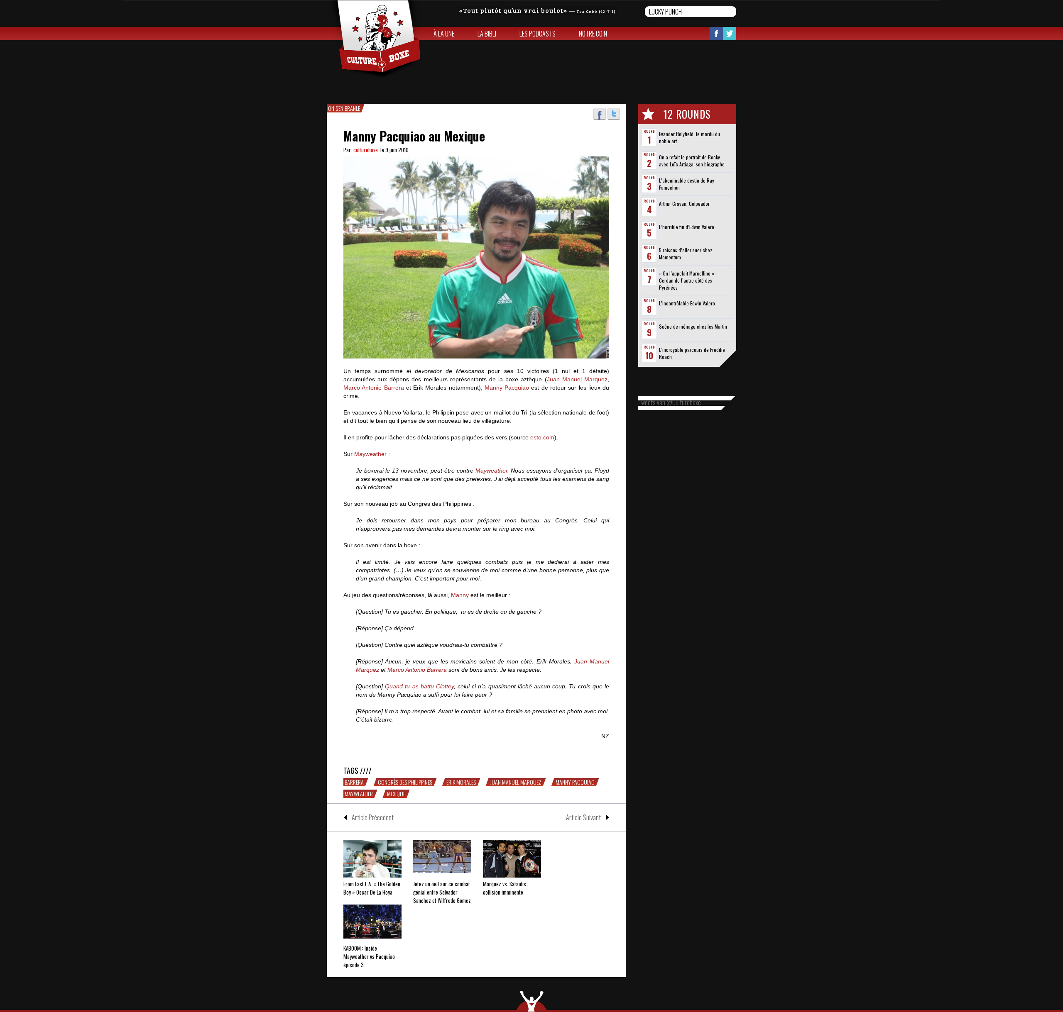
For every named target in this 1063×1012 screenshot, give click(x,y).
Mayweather (370, 454)
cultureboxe (365, 150)
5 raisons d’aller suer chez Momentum (685, 253)
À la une (444, 34)
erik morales (461, 782)
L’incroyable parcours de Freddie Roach (692, 353)
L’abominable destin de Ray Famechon (686, 184)
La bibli (487, 34)
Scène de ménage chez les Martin (693, 326)
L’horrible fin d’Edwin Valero (686, 226)
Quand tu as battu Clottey (419, 686)
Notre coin (593, 34)
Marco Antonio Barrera (373, 387)
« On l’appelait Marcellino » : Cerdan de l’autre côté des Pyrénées (688, 280)
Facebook (716, 33)
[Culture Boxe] (374, 40)
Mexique (396, 794)
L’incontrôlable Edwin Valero (687, 303)
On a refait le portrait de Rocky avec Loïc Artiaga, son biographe (692, 161)
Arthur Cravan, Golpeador (684, 203)
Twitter (729, 33)
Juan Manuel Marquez (577, 379)
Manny (460, 595)
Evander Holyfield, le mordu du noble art (689, 137)
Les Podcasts (537, 34)
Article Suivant (583, 817)
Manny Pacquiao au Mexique (414, 136)
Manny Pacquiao (507, 387)
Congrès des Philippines (405, 782)
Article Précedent (373, 817)
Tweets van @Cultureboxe (669, 402)
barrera (354, 782)
